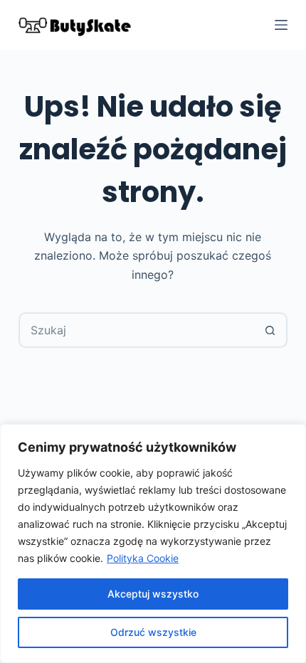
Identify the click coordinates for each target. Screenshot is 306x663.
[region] (153, 543)
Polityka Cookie (143, 558)
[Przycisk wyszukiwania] (269, 330)
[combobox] (136, 330)
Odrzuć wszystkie (153, 632)
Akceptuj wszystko (153, 594)
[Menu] (281, 24)
